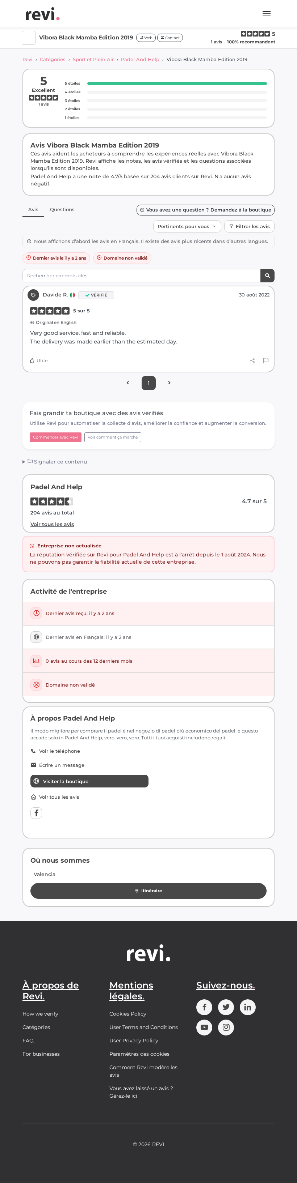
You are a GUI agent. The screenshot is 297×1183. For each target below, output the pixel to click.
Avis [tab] (33, 209)
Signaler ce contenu (60, 462)
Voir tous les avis (52, 524)
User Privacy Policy (133, 1040)
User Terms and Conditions (143, 1027)
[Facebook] (36, 813)
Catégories (53, 59)
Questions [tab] (62, 209)
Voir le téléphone (59, 751)
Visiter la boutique (65, 781)
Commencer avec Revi (55, 437)
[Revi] (42, 14)
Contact (172, 37)
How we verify (40, 1014)
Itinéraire (151, 890)
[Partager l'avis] (252, 360)
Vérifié (99, 295)
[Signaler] (265, 361)
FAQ (28, 1040)
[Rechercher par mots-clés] (267, 275)
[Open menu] (267, 14)
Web (147, 37)
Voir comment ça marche (113, 437)
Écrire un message (61, 765)
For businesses (41, 1054)
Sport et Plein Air (93, 59)
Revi (27, 59)
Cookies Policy (127, 1014)
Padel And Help (140, 59)
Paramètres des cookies (139, 1054)
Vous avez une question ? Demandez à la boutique (208, 210)
